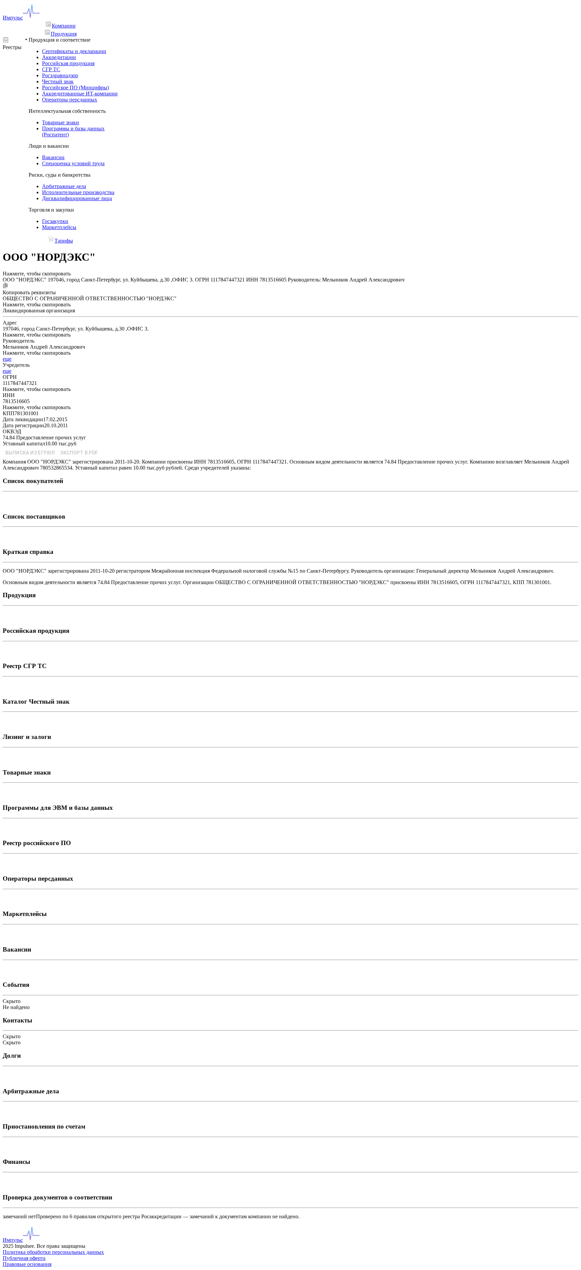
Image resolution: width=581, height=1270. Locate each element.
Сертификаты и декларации (74, 51)
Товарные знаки (60, 122)
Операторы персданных (69, 99)
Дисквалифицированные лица (77, 198)
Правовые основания (27, 1264)
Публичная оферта (24, 1258)
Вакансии (53, 157)
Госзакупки (55, 221)
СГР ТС (51, 69)
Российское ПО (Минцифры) (75, 87)
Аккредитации (59, 57)
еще (7, 359)
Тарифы (63, 241)
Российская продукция (68, 63)
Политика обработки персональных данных (53, 1252)
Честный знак (58, 81)
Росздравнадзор (60, 75)
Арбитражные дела (64, 186)
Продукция (64, 34)
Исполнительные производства (78, 192)
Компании (64, 26)
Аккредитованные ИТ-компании (80, 93)
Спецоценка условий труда (73, 163)
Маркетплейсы (59, 227)
